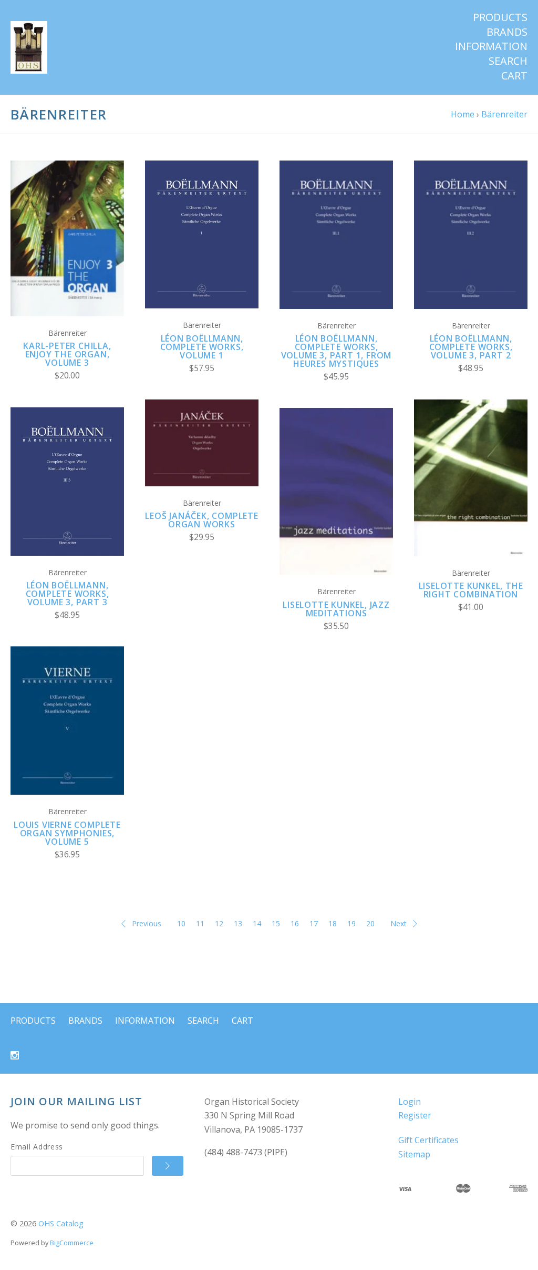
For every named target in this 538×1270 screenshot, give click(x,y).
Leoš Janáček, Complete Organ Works (201, 520)
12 (219, 923)
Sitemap (414, 1154)
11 (200, 923)
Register (414, 1115)
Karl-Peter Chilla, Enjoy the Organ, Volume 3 (67, 354)
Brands (507, 32)
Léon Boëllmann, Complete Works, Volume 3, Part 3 (67, 593)
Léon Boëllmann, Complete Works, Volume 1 (202, 347)
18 (332, 923)
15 (276, 923)
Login (409, 1101)
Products (500, 17)
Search (508, 61)
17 (313, 923)
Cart (514, 76)
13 (238, 923)
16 (295, 923)
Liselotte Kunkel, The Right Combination (471, 590)
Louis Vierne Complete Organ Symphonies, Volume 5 (67, 833)
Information (491, 46)
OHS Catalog (61, 1223)
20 (370, 923)
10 (181, 923)
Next (398, 923)
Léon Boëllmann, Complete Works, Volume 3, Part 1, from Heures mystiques (336, 351)
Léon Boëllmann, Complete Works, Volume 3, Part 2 (471, 347)
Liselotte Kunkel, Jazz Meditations (336, 609)
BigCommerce (72, 1242)
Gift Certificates (428, 1140)
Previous (146, 923)
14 (257, 923)
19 (351, 923)
